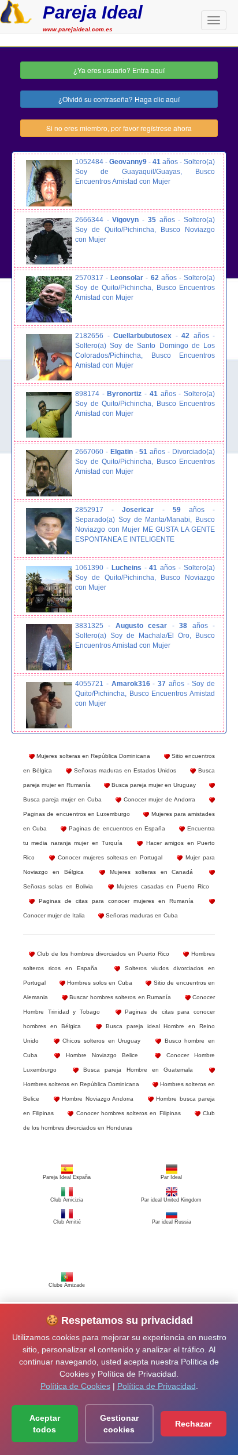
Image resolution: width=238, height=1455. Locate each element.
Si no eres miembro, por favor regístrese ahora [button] (119, 128)
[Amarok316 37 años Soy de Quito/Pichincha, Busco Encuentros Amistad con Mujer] (49, 705)
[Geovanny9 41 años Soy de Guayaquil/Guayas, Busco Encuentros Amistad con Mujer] (49, 183)
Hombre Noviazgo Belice (99, 1055)
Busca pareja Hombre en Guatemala (136, 1069)
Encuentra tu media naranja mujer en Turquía (119, 835)
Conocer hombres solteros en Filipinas (126, 1113)
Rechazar (193, 1423)
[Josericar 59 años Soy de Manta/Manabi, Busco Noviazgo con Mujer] (49, 531)
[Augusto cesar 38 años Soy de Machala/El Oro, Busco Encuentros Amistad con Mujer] (49, 647)
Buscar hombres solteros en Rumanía (120, 997)
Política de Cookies (75, 1386)
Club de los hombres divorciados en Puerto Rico (102, 953)
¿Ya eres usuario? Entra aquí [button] (119, 70)
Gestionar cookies (119, 1423)
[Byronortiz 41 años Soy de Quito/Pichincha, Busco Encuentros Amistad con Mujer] (49, 415)
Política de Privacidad (156, 1386)
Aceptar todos (44, 1423)
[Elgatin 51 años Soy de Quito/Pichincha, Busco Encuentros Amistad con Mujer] (49, 473)
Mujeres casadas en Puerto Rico (161, 886)
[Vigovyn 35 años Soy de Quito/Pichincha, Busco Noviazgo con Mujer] (49, 241)
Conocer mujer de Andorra (158, 799)
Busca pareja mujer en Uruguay (153, 785)
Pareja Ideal (93, 12)
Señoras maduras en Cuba (141, 915)
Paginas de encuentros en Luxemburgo (76, 814)
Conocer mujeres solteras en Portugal (108, 857)
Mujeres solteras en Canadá (149, 872)
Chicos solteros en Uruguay (100, 1040)
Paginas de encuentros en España (115, 828)
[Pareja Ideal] (16, 10)
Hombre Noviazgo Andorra (97, 1098)
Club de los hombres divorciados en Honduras (119, 1120)
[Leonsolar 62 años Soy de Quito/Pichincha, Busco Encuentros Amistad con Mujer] (49, 299)
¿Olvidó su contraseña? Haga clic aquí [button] (119, 99)
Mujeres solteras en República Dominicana (92, 756)
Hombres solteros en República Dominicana (81, 1084)
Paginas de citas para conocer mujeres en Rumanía (114, 901)
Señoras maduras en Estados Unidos (124, 770)
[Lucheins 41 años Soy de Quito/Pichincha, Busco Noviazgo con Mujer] (49, 589)
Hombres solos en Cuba (98, 982)
